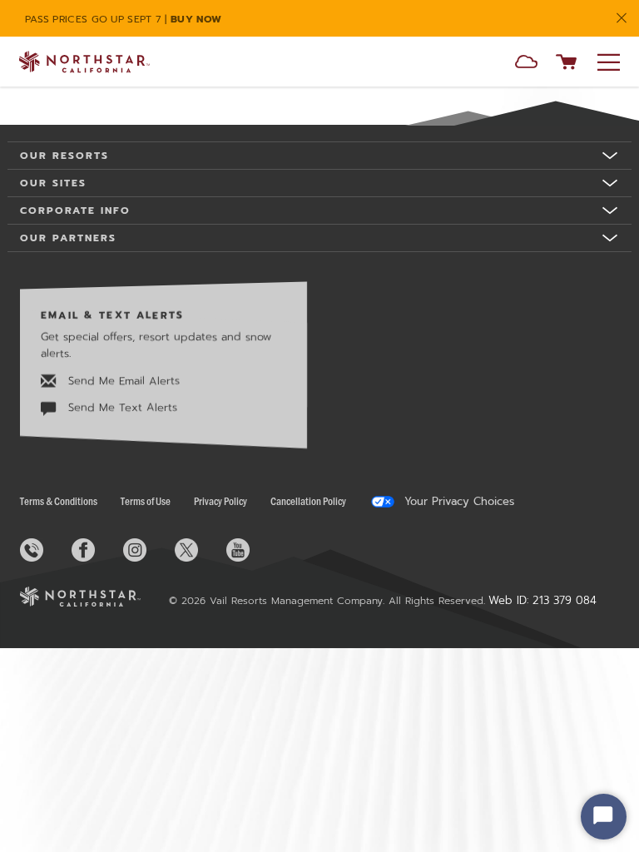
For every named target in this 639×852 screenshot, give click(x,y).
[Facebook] (96, 550)
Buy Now (196, 19)
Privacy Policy (220, 500)
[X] (199, 550)
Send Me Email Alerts (122, 381)
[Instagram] (147, 550)
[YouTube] (250, 550)
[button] (526, 63)
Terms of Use (146, 500)
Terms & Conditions (58, 500)
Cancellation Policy (308, 500)
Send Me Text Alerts (120, 408)
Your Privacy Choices (457, 501)
